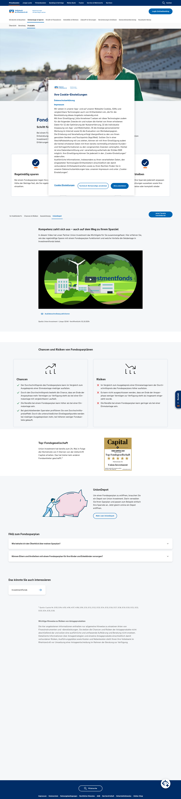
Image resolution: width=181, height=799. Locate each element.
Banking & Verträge (56, 3)
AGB (98, 796)
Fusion (81, 3)
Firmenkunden (40, 3)
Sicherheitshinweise (123, 796)
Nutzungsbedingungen (68, 796)
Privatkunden (14, 3)
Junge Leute (27, 3)
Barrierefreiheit (108, 796)
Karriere (109, 3)
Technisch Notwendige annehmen (93, 186)
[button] (90, 543)
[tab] (17, 19)
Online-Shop (138, 796)
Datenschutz (53, 796)
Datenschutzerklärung (64, 100)
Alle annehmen (120, 186)
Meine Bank (71, 3)
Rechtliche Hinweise (87, 796)
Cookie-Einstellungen (64, 185)
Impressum (42, 796)
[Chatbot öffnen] (165, 783)
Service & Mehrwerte (95, 3)
